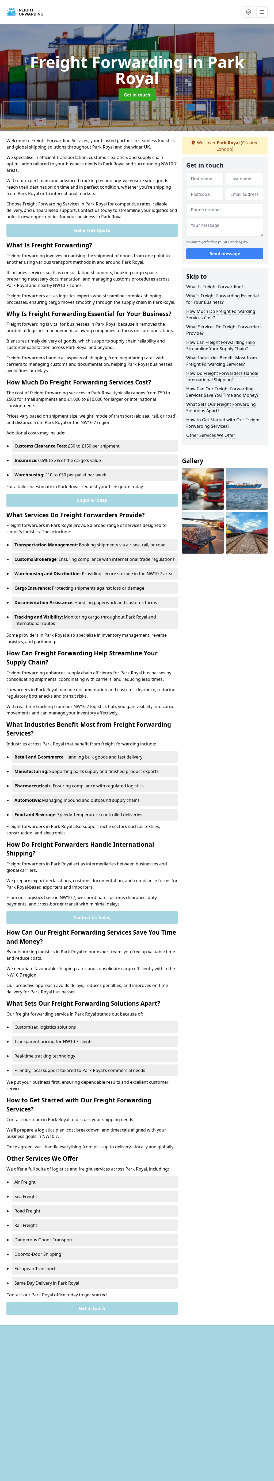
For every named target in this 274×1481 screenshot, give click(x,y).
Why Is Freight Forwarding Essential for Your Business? (222, 299)
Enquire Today (92, 500)
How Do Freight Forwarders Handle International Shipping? (222, 376)
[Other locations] (248, 12)
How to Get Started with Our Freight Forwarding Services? (223, 423)
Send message (225, 253)
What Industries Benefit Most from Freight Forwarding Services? (221, 361)
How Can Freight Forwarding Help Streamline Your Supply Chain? (220, 345)
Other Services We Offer (210, 435)
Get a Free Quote (92, 230)
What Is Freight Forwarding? (214, 287)
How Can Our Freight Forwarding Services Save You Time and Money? (222, 392)
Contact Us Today (92, 917)
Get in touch (137, 95)
